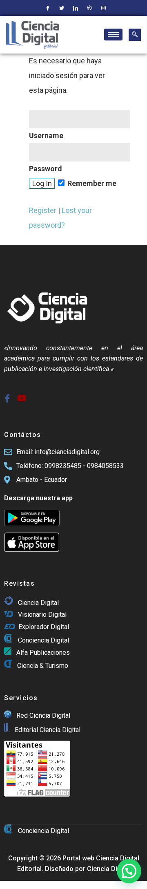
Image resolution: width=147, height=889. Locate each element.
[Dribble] (89, 8)
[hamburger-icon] (113, 34)
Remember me (91, 183)
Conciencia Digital (43, 640)
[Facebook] (48, 8)
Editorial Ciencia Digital (46, 730)
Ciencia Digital (38, 603)
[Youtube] (20, 395)
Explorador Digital (43, 627)
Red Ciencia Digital (43, 715)
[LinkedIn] (75, 8)
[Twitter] (62, 8)
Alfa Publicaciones (43, 652)
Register (42, 210)
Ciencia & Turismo (42, 666)
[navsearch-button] (135, 35)
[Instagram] (103, 8)
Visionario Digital (42, 614)
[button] (129, 871)
